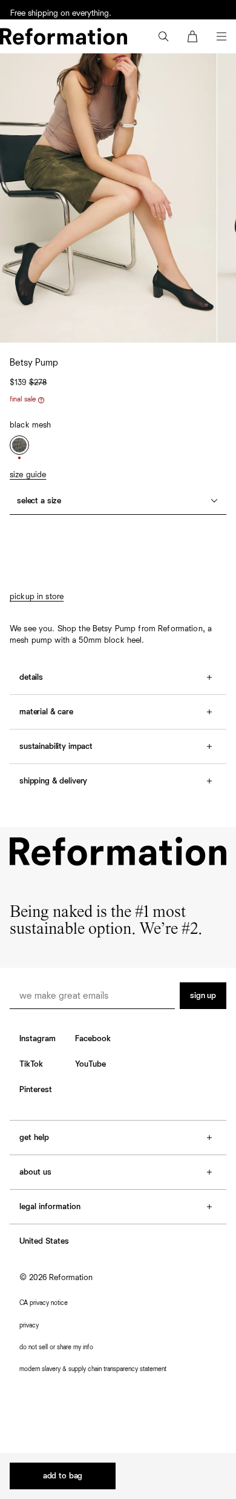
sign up (203, 995)
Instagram (37, 1039)
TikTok (31, 1064)
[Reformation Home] (63, 36)
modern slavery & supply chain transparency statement (92, 1369)
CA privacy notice (43, 1302)
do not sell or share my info (56, 1347)
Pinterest (35, 1089)
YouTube (90, 1064)
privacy (29, 1325)
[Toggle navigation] (221, 36)
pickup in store (37, 596)
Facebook (93, 1039)
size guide (28, 475)
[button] (163, 36)
